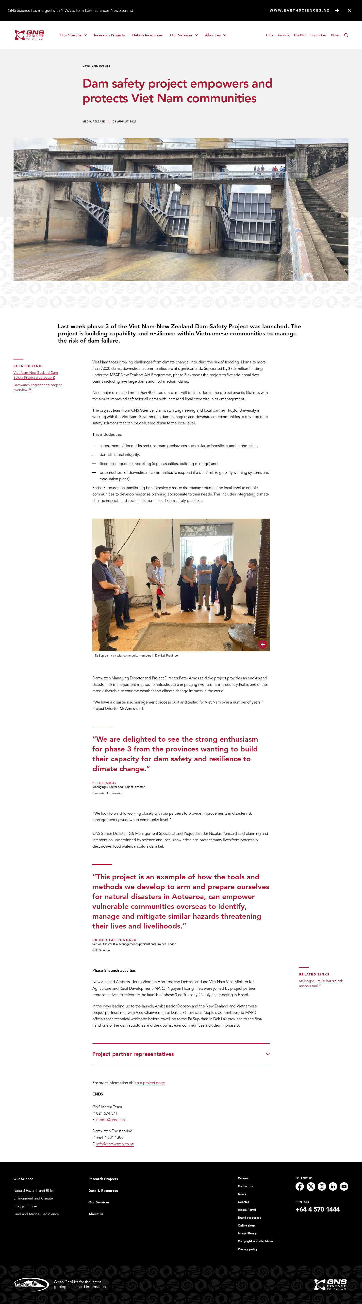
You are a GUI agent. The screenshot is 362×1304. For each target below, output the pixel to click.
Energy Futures (25, 1206)
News (335, 35)
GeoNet (300, 35)
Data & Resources (147, 35)
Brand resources (249, 1217)
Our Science (75, 36)
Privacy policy (248, 1249)
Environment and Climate (33, 1198)
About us (217, 36)
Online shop (246, 1225)
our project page (151, 1082)
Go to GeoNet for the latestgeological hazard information (80, 1284)
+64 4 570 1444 (318, 1209)
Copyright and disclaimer (255, 1241)
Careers (283, 35)
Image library (247, 1233)
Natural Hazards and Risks (33, 1191)
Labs (269, 35)
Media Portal (247, 1209)
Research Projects (109, 35)
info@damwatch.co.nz (114, 1144)
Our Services (185, 36)
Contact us (318, 35)
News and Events (96, 66)
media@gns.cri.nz (111, 1119)
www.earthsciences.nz (300, 10)
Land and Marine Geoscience (36, 1214)
